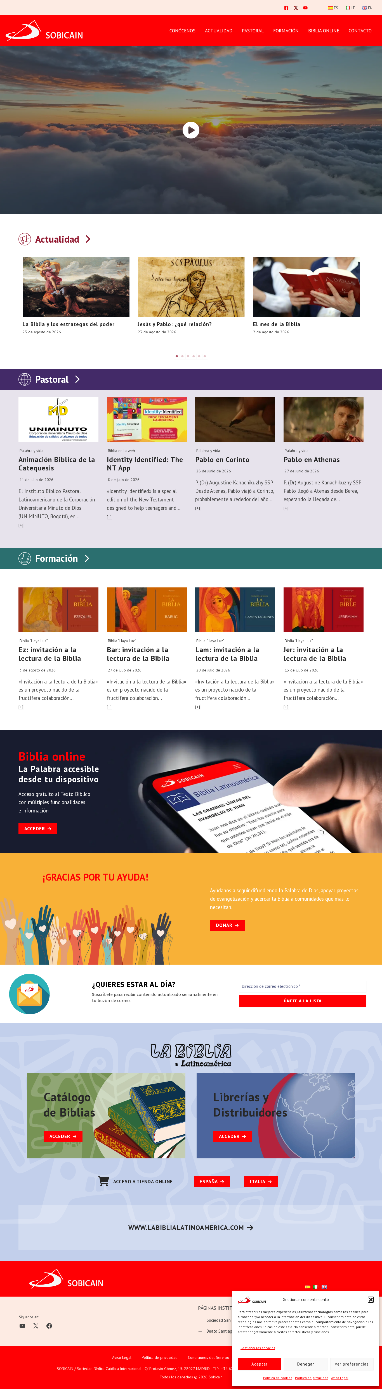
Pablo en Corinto (222, 459)
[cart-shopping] (103, 1181)
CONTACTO (360, 31)
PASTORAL (253, 31)
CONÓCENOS (182, 31)
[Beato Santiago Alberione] (225, 1331)
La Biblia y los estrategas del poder (69, 324)
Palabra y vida (31, 450)
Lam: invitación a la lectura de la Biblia (227, 654)
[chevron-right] (87, 237)
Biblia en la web (121, 450)
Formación (56, 558)
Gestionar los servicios (257, 1348)
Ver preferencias (352, 1364)
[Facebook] (286, 8)
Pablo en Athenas (312, 459)
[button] (371, 1299)
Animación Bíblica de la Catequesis (56, 464)
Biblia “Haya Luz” (34, 640)
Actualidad (218, 31)
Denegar (305, 1364)
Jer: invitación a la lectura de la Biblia (315, 654)
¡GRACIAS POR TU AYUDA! (95, 877)
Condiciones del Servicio (208, 1357)
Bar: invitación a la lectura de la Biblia (138, 654)
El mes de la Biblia (276, 324)
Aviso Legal (339, 1378)
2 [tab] (182, 356)
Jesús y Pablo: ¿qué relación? (175, 324)
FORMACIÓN (286, 31)
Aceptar (259, 1364)
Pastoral (52, 379)
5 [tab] (199, 356)
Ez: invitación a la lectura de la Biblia (49, 654)
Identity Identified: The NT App (145, 464)
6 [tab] (205, 356)
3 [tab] (188, 356)
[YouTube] (305, 8)
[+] (20, 525)
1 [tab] (177, 356)
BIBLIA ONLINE (323, 31)
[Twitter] (296, 8)
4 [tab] (194, 356)
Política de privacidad (311, 1378)
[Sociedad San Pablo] (220, 1320)
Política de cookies (277, 1378)
